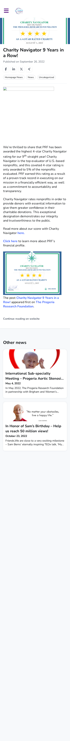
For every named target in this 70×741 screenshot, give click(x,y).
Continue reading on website (21, 318)
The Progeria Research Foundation (28, 304)
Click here (10, 241)
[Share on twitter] (21, 69)
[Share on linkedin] (13, 69)
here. (21, 233)
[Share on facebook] (6, 69)
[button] (6, 11)
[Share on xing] (29, 69)
